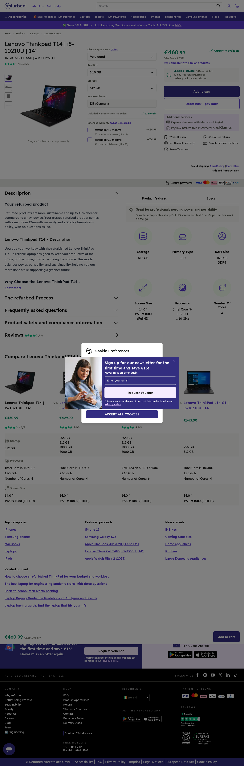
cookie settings (96, 379)
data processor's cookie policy (106, 387)
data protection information (105, 383)
